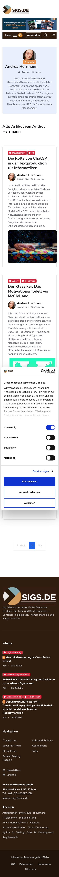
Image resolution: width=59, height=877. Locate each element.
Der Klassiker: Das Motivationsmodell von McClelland (28, 291)
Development (45, 832)
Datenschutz (26, 864)
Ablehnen (29, 502)
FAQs (35, 751)
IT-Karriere (39, 812)
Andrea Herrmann (29, 175)
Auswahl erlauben (29, 492)
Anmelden (33, 35)
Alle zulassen (29, 481)
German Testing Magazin (11, 758)
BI (35, 832)
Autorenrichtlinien (42, 740)
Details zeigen (41, 471)
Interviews (25, 812)
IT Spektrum (9, 740)
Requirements (10, 837)
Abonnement (39, 745)
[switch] (50, 437)
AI (13, 832)
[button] (45, 35)
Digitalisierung (14, 652)
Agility (6, 832)
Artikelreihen (9, 812)
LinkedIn (12, 774)
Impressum (44, 864)
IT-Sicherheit (34, 697)
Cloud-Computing (38, 827)
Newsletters (14, 770)
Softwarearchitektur (14, 827)
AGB (12, 864)
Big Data (34, 822)
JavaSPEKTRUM (11, 745)
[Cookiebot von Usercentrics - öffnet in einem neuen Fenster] (41, 371)
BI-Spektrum (9, 751)
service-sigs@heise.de (15, 798)
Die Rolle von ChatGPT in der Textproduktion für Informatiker (28, 163)
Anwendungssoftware (18, 674)
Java (29, 832)
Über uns (30, 869)
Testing (20, 832)
